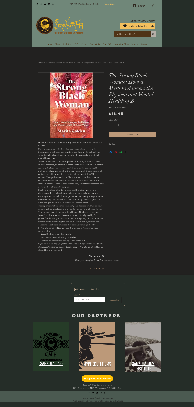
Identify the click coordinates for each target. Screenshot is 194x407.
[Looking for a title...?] (153, 34)
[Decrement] (111, 125)
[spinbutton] (115, 125)
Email (77, 295)
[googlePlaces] (41, 4)
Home (41, 62)
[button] (154, 5)
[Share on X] (125, 152)
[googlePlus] (53, 4)
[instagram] (49, 4)
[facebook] (37, 4)
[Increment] (119, 125)
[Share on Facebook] (110, 152)
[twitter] (45, 4)
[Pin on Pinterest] (115, 152)
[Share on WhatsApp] (120, 152)
